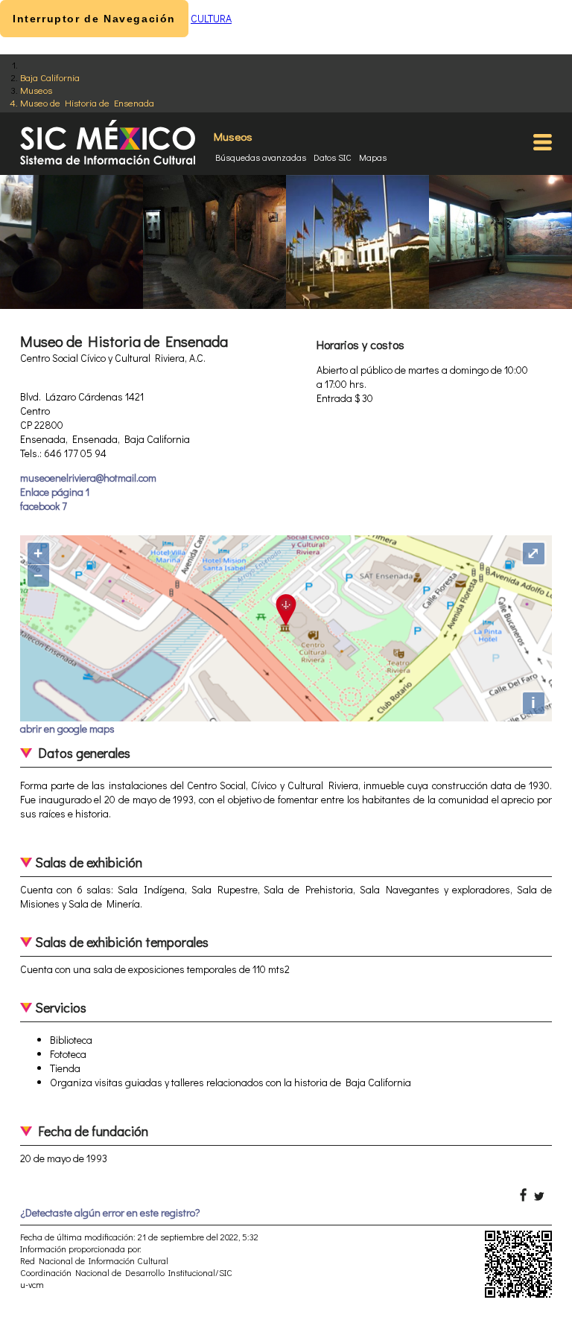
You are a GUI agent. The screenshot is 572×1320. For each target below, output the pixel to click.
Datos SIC (333, 157)
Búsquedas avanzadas (260, 157)
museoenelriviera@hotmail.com (88, 478)
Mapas (373, 157)
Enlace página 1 (54, 492)
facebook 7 (43, 506)
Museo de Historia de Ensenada (87, 102)
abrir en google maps (67, 728)
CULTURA (211, 18)
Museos (36, 89)
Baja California (50, 77)
